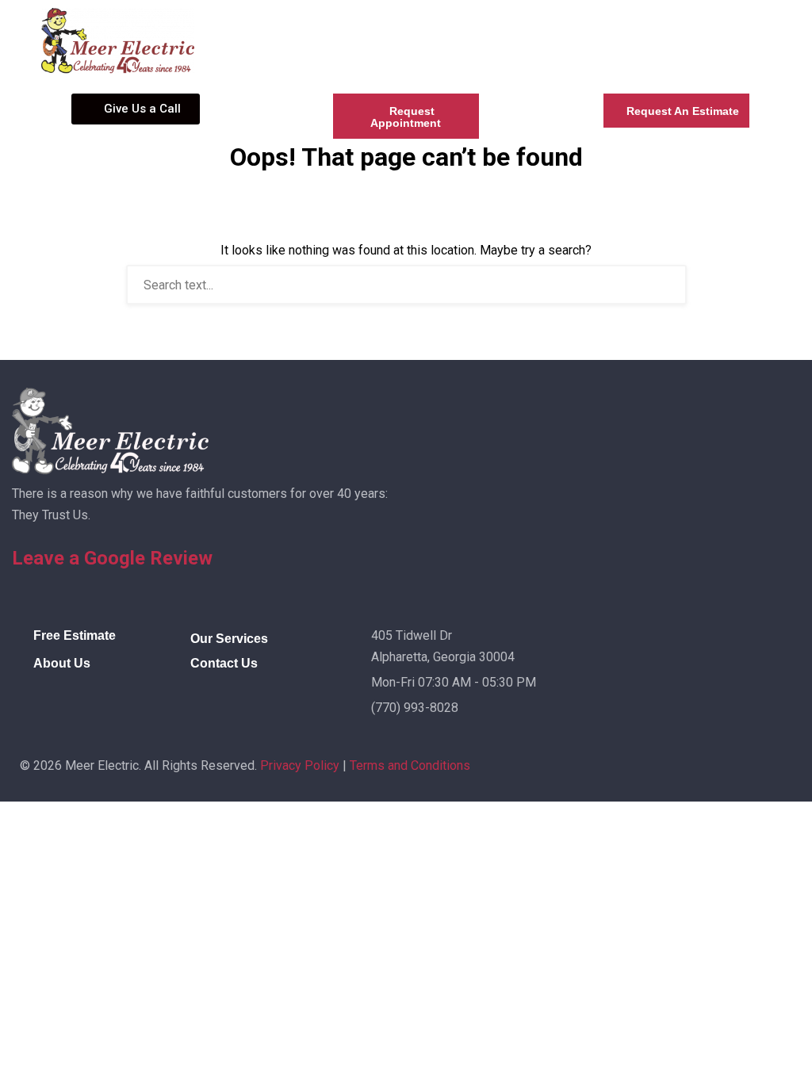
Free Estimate (74, 635)
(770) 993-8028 (414, 707)
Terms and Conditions (410, 765)
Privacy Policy (299, 765)
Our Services (229, 638)
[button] (465, 22)
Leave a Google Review (112, 558)
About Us (61, 663)
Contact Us (224, 663)
